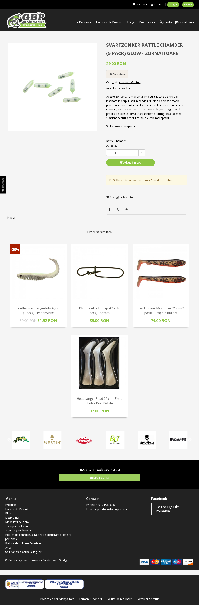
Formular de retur (148, 599)
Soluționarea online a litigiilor (23, 552)
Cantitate (112, 146)
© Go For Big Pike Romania (22, 560)
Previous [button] (9, 440)
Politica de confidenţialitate (57, 599)
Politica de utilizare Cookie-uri (23, 543)
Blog (130, 22)
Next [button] (190, 440)
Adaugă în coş (132, 162)
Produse (84, 22)
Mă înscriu (101, 477)
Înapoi (11, 217)
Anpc (8, 547)
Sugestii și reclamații (18, 530)
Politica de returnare (119, 599)
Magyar (173, 4)
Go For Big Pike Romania (168, 508)
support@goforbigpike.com (111, 509)
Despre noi (147, 22)
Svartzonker (122, 88)
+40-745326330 (106, 505)
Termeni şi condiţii (90, 599)
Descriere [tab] (118, 74)
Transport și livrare (17, 526)
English (188, 4)
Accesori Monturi (129, 82)
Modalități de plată (17, 522)
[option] (52, 87)
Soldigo (64, 560)
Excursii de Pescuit (109, 22)
